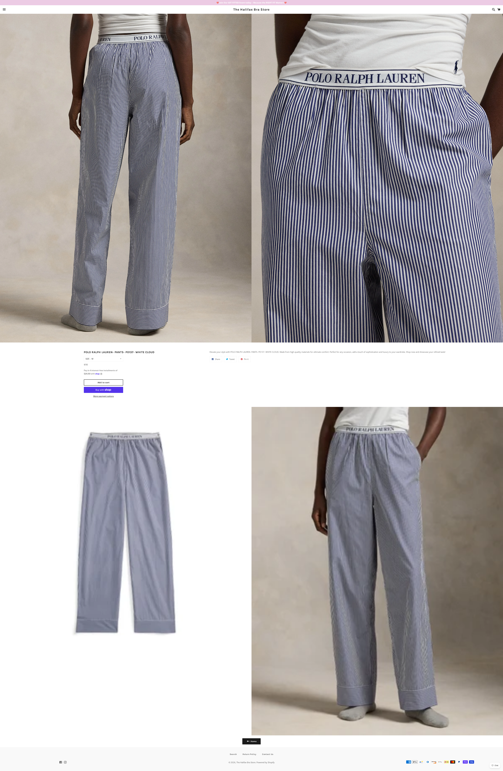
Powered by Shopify (265, 762)
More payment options (103, 396)
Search (233, 754)
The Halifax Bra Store (251, 9)
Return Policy (249, 754)
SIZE (87, 358)
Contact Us (267, 754)
